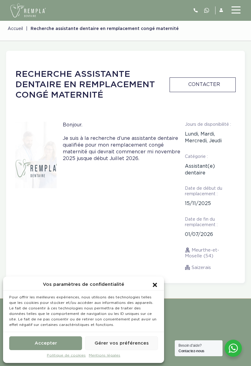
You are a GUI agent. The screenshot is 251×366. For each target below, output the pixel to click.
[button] (155, 285)
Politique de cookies (66, 355)
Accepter (46, 343)
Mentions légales (104, 355)
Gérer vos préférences (122, 343)
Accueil (15, 29)
